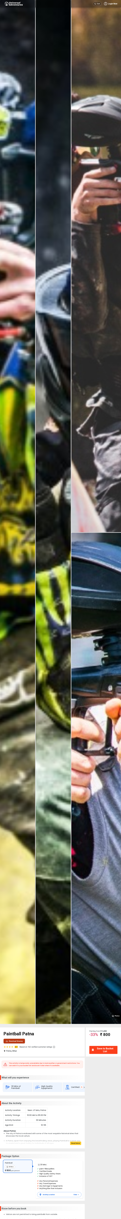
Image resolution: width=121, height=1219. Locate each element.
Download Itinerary (16, 1041)
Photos (117, 1016)
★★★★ (10, 1047)
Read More (75, 1143)
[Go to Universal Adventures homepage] (13, 4)
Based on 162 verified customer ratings (35, 1047)
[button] (54, 1047)
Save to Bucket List (105, 1050)
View (75, 1195)
